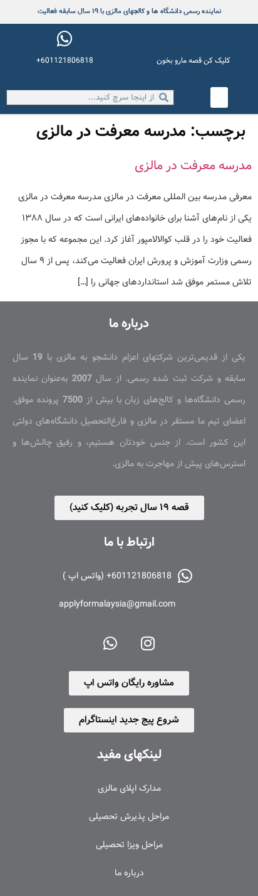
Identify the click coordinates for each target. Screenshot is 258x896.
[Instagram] (147, 643)
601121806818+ (64, 60)
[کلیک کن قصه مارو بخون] (193, 39)
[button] (219, 97)
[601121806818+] (64, 39)
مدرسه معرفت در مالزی (193, 165)
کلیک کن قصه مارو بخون (193, 60)
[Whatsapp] (110, 643)
